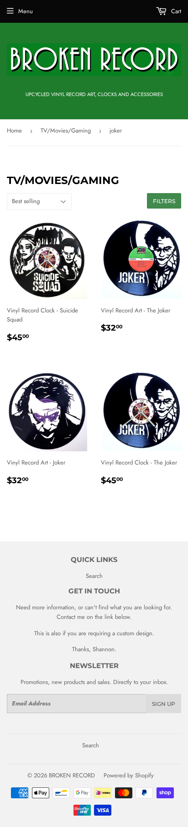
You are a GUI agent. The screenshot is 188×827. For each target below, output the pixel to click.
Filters (164, 201)
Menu (25, 11)
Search (94, 576)
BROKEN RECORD (72, 775)
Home (14, 130)
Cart (175, 11)
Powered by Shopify (129, 775)
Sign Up (163, 703)
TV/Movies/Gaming (66, 130)
